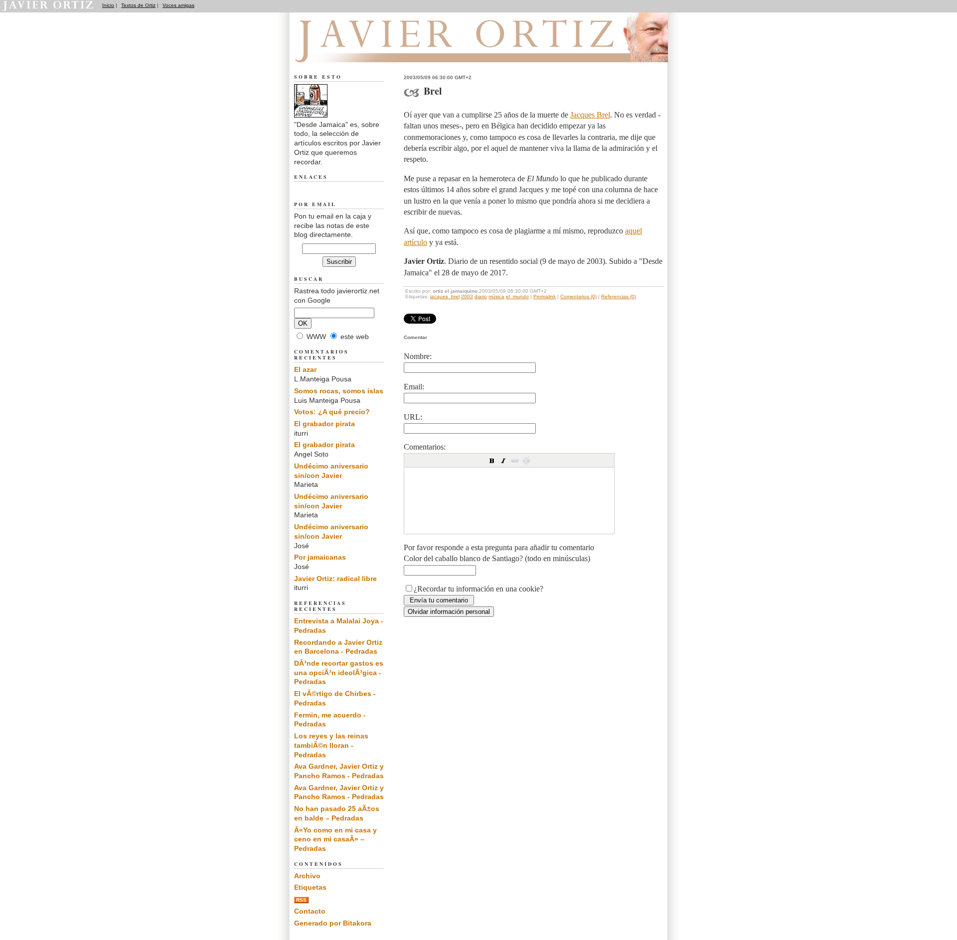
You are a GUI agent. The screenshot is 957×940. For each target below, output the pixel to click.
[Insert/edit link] (514, 460)
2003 (467, 296)
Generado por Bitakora (332, 923)
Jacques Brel (590, 115)
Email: (414, 386)
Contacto (309, 911)
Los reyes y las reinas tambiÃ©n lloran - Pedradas (331, 745)
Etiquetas (310, 887)
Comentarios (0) (578, 296)
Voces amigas (178, 5)
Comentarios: (425, 447)
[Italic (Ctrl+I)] (503, 460)
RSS (301, 900)
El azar (305, 369)
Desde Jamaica (348, 50)
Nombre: (418, 356)
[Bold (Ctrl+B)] (491, 460)
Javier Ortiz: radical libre (335, 579)
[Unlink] (526, 460)
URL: (413, 417)
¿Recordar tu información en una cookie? (478, 589)
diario (481, 296)
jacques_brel (445, 296)
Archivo (307, 876)
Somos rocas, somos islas (338, 391)
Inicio (108, 5)
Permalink (544, 296)
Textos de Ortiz (138, 5)
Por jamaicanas (320, 557)
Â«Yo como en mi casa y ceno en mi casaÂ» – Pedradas (335, 839)
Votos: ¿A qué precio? (332, 412)
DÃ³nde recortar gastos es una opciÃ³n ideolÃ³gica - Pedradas (338, 672)
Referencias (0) (618, 296)
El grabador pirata (324, 424)
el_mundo (517, 296)
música (496, 296)
